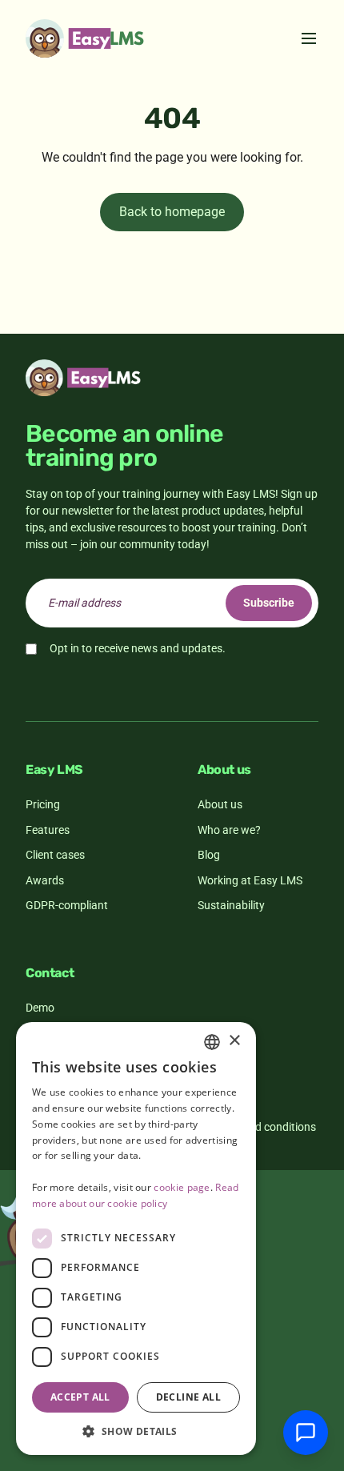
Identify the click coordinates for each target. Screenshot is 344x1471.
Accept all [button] (80, 1397)
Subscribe (268, 602)
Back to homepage (172, 211)
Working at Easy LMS (250, 880)
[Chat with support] (305, 1432)
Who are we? (229, 830)
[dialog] (136, 1238)
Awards (45, 880)
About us (220, 804)
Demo (40, 1007)
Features (48, 830)
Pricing (43, 804)
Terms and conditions (263, 1126)
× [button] (234, 1041)
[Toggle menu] (308, 38)
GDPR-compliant (67, 905)
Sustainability (231, 905)
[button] (136, 1431)
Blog (209, 854)
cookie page (182, 1187)
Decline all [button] (188, 1397)
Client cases (55, 854)
